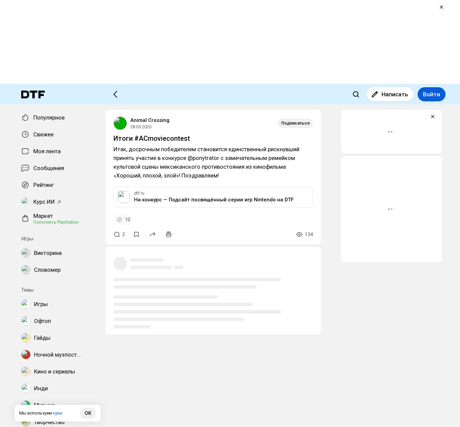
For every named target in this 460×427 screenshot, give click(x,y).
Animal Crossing (149, 120)
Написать (395, 94)
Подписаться (295, 123)
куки (57, 413)
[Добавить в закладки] (136, 234)
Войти (431, 94)
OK (88, 413)
